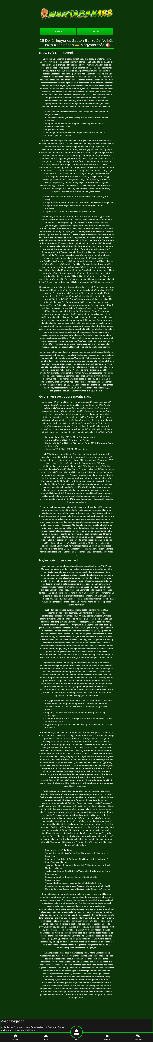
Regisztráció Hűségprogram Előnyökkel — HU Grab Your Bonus (32, 1027)
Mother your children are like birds (18, 1030)
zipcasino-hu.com (103, 633)
